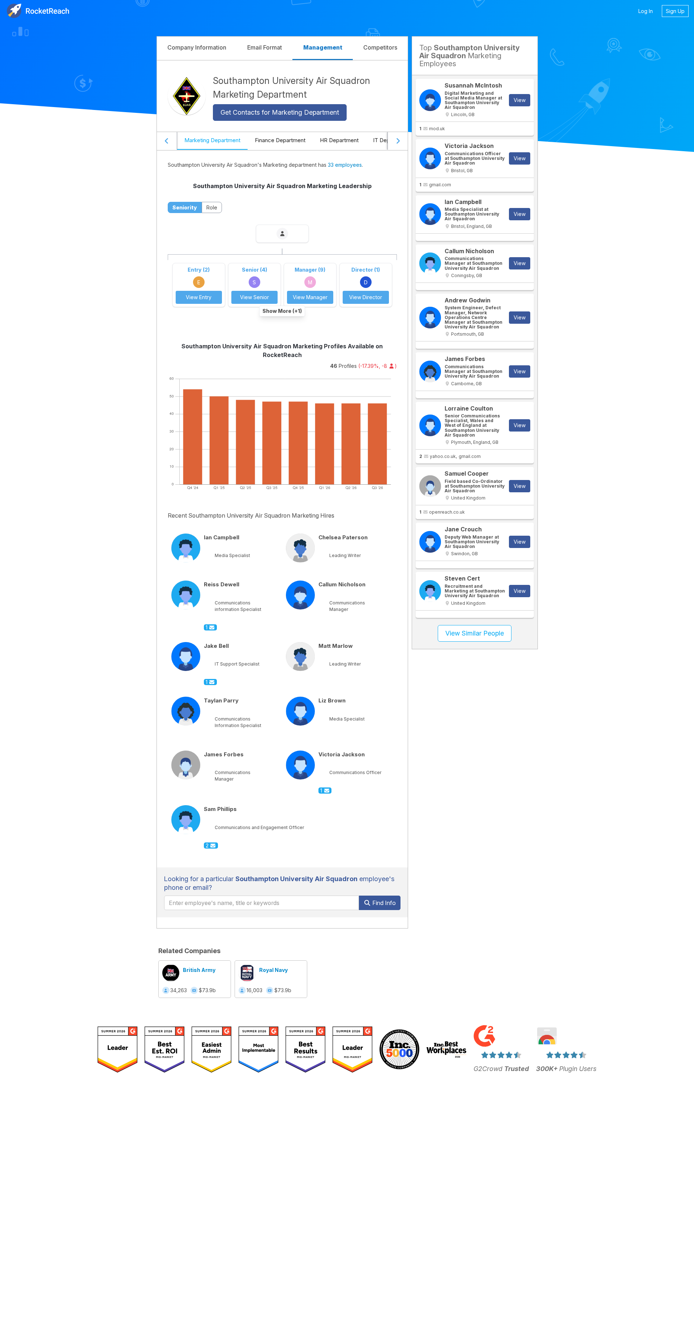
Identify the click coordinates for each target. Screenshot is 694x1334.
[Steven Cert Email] (430, 591)
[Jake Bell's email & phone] (185, 656)
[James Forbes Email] (430, 371)
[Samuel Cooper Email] (430, 486)
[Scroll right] (397, 141)
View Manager (310, 297)
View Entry (198, 297)
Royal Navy (273, 970)
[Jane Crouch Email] (430, 542)
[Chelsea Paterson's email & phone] (300, 548)
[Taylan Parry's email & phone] (185, 711)
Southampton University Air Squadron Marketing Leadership (282, 186)
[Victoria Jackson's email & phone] (300, 765)
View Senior (254, 297)
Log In (645, 11)
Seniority (184, 207)
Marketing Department (212, 140)
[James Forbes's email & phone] (185, 765)
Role (211, 207)
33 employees (345, 165)
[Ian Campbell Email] (430, 214)
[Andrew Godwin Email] (430, 317)
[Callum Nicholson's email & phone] (300, 595)
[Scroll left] (167, 141)
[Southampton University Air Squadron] (187, 96)
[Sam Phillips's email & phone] (185, 819)
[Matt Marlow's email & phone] (300, 656)
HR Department (339, 140)
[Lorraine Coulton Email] (430, 425)
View (520, 100)
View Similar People (474, 633)
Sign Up (675, 11)
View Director (365, 297)
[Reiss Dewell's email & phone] (185, 595)
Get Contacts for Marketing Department (279, 112)
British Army (199, 970)
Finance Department (280, 140)
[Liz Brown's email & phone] (300, 711)
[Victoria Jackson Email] (430, 158)
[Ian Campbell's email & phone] (185, 548)
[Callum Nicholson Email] (430, 263)
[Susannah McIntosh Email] (430, 100)
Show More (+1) (282, 311)
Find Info (383, 902)
